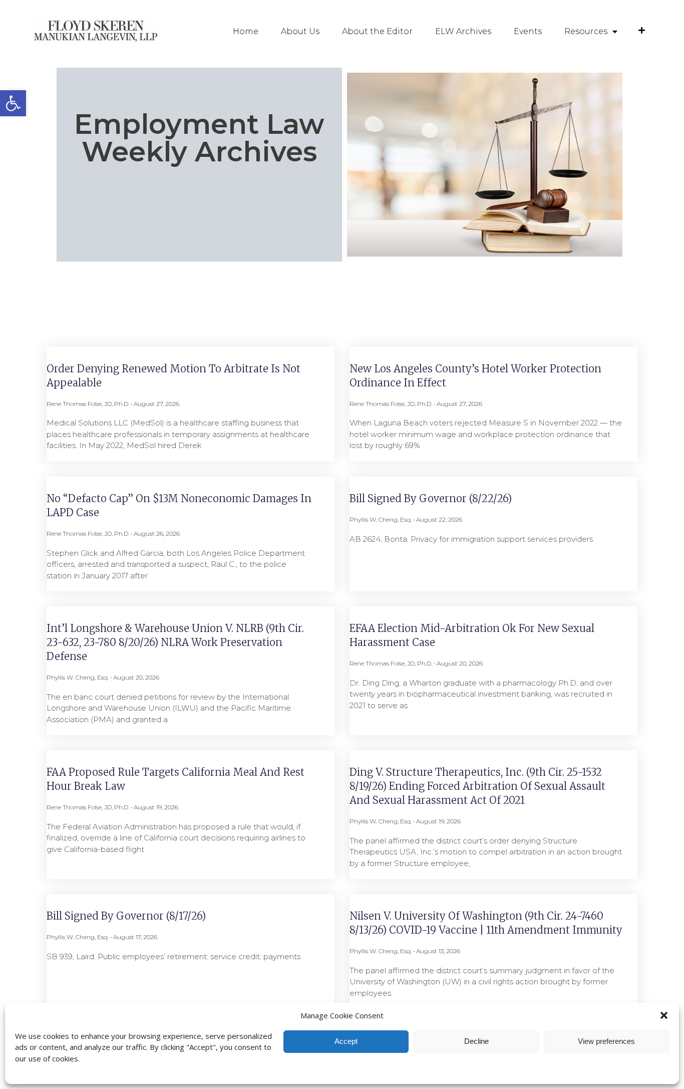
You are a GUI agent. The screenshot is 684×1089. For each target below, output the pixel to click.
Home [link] (245, 31)
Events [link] (528, 31)
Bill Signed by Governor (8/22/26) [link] (431, 498)
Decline (476, 1041)
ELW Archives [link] (463, 31)
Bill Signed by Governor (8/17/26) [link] (126, 916)
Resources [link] (585, 31)
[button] (664, 1015)
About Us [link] (300, 31)
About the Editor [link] (377, 31)
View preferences (606, 1041)
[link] (13, 103)
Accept (346, 1041)
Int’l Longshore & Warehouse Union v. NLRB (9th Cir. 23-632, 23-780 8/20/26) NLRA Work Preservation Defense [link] (175, 642)
